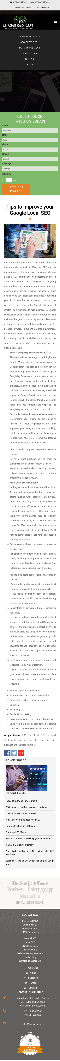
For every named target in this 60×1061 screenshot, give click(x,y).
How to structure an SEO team (20, 826)
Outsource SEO (30, 924)
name (5, 125)
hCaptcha (7, 174)
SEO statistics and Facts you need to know (26, 807)
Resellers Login (43, 8)
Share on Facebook (7, 753)
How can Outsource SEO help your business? (28, 838)
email (5, 135)
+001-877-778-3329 (20, 2)
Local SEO (30, 942)
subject (5, 154)
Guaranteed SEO (30, 949)
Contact (30, 59)
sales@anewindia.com (33, 1024)
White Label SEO (30, 928)
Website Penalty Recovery (30, 953)
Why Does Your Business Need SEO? (24, 819)
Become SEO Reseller (23, 8)
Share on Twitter (14, 753)
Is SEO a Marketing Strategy (19, 845)
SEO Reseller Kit (30, 921)
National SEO (30, 938)
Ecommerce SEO (30, 946)
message (6, 163)
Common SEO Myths (16, 832)
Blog (30, 64)
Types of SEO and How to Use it (21, 801)
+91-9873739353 (32, 1015)
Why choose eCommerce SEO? (21, 813)
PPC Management (29, 48)
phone (5, 144)
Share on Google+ (21, 753)
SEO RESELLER (29, 36)
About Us (29, 53)
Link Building (30, 957)
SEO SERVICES (29, 42)
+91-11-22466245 (33, 1011)
